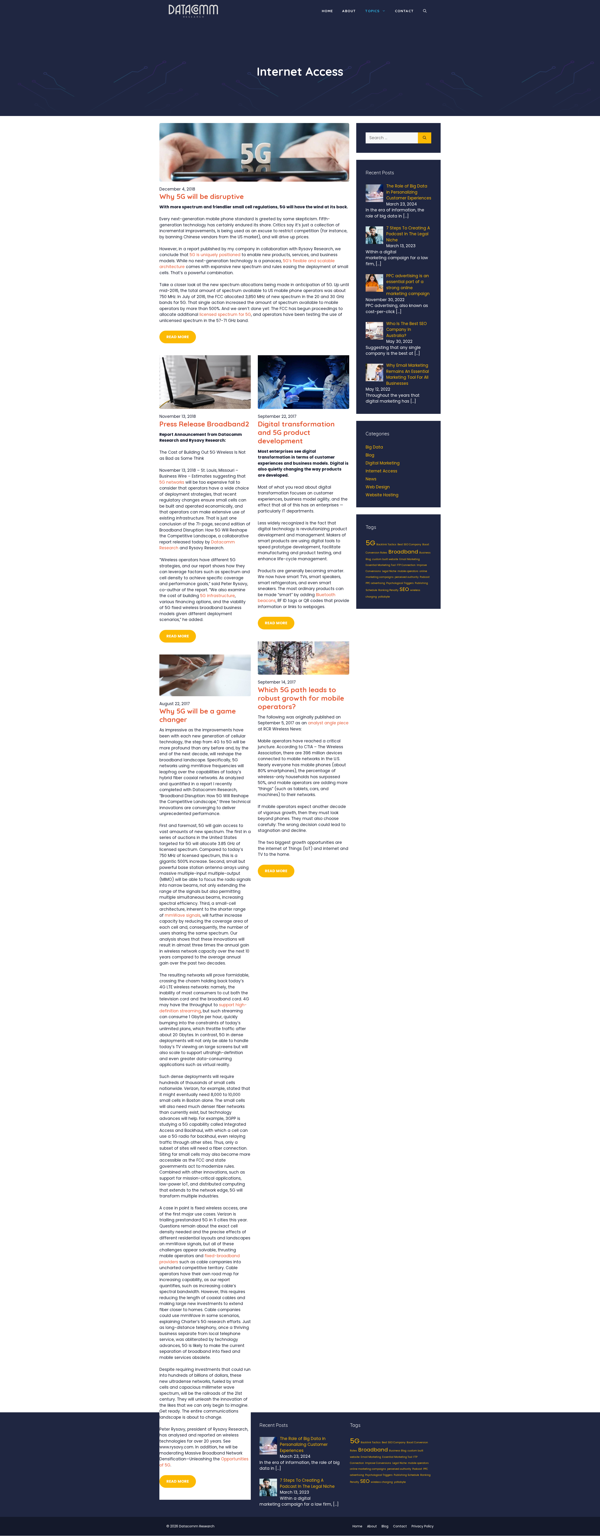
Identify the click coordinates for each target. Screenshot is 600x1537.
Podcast (425, 577)
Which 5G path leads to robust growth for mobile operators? (301, 698)
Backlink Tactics (386, 544)
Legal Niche (389, 571)
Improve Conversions (378, 1463)
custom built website (385, 559)
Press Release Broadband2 (204, 423)
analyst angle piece (328, 723)
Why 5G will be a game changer (197, 715)
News (371, 479)
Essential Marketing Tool (381, 565)
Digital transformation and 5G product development (296, 432)
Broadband (403, 551)
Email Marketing (409, 559)
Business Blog (397, 1450)
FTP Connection (406, 565)
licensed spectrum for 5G (225, 314)
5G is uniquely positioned (215, 255)
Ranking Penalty (388, 590)
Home (327, 11)
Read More (177, 337)
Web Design (378, 487)
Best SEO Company (409, 544)
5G (370, 543)
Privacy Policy (423, 1526)
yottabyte (384, 596)
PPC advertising (375, 583)
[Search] (424, 138)
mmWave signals (182, 915)
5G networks (171, 482)
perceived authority (407, 577)
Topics (372, 11)
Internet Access (381, 471)
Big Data (374, 447)
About (349, 11)
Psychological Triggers (400, 583)
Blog (370, 455)
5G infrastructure (217, 595)
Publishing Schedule (406, 1475)
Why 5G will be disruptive (201, 196)
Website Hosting (382, 495)
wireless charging (382, 1482)
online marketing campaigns (368, 1469)
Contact (404, 11)
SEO (404, 589)
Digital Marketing (383, 463)
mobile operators (408, 571)
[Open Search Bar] (424, 11)
